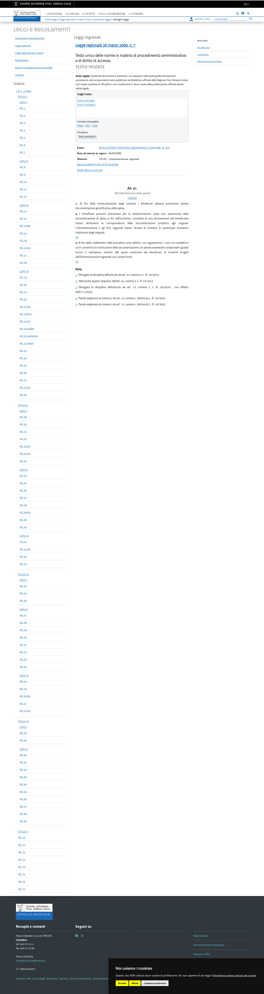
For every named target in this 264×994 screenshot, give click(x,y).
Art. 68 (23, 813)
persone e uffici (202, 19)
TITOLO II (23, 405)
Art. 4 (22, 130)
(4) (77, 237)
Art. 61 (23, 762)
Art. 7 (22, 152)
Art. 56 (23, 688)
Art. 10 (23, 181)
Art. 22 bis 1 (26, 314)
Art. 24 (23, 358)
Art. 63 (23, 777)
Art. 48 (23, 622)
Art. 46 (23, 600)
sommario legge (101, 19)
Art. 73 (21, 859)
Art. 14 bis (25, 225)
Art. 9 (22, 174)
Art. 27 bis (25, 387)
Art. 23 (23, 350)
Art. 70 (21, 837)
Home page (51, 19)
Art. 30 (23, 424)
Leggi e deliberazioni (112, 13)
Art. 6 (22, 145)
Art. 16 (23, 240)
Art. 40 (23, 527)
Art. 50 (23, 637)
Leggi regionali (23, 45)
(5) (77, 262)
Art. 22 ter (25, 321)
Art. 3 (22, 122)
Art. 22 (23, 299)
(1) (128, 198)
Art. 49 (23, 630)
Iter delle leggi (203, 47)
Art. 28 (23, 394)
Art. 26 (23, 372)
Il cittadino (136, 13)
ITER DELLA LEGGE (90, 170)
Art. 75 (21, 874)
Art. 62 (23, 769)
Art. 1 (22, 108)
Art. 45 (23, 593)
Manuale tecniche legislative (209, 61)
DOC (95, 125)
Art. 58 (23, 732)
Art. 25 (23, 365)
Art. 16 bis (25, 247)
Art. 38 (23, 505)
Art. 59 (23, 740)
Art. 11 (23, 189)
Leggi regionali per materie (29, 53)
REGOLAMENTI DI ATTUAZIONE (97, 164)
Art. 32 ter (25, 453)
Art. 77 (21, 888)
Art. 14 (23, 218)
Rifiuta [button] (135, 983)
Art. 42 (23, 556)
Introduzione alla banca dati (29, 38)
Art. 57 (23, 703)
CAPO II (23, 161)
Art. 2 (22, 115)
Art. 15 (23, 233)
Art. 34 (23, 475)
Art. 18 (23, 262)
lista (88, 19)
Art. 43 (23, 563)
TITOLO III (23, 574)
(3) (135, 198)
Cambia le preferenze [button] (155, 983)
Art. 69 (23, 821)
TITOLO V (23, 831)
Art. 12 (23, 196)
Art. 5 (22, 137)
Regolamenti (22, 60)
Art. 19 (23, 277)
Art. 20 (23, 284)
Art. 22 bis (25, 306)
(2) (132, 198)
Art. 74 (21, 866)
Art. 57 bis (25, 710)
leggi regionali (67, 19)
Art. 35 (23, 483)
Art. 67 (23, 806)
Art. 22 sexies (27, 343)
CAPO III (23, 205)
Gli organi (72, 13)
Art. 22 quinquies (29, 336)
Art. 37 (23, 497)
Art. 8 (22, 167)
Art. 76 (21, 881)
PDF (88, 125)
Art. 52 (23, 652)
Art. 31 (23, 431)
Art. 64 (23, 784)
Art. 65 (23, 791)
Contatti (19, 75)
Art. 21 (23, 292)
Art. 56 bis (25, 696)
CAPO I (23, 102)
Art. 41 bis (25, 549)
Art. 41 (23, 541)
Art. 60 (23, 755)
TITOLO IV (23, 721)
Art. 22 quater (27, 328)
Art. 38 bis (25, 512)
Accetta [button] (122, 983)
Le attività (88, 13)
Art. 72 (21, 852)
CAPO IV (24, 271)
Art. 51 (23, 644)
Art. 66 (23, 799)
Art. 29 (23, 416)
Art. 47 (23, 615)
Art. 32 (23, 439)
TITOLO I (22, 96)
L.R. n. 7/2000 (23, 91)
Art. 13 (23, 211)
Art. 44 (23, 585)
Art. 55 (23, 681)
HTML (80, 125)
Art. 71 (21, 844)
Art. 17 (23, 255)
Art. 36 (23, 490)
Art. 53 (23, 659)
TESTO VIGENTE (86, 100)
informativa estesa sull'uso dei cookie (234, 975)
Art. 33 (23, 461)
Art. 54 (23, 666)
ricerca (80, 19)
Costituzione (203, 54)
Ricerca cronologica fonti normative (33, 67)
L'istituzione (54, 13)
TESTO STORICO (86, 105)
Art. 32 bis (25, 446)
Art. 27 (23, 380)
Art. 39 (23, 519)
